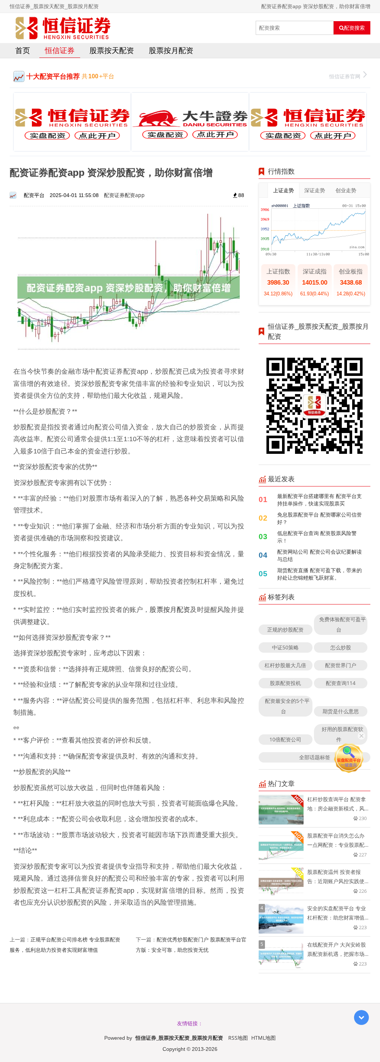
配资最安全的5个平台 (287, 706)
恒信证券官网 (344, 76)
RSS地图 (238, 1037)
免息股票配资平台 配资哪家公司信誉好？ (319, 518)
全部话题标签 (314, 757)
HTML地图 (263, 1037)
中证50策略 (285, 647)
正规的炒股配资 (285, 629)
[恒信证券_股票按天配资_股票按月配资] (63, 28)
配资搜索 (354, 28)
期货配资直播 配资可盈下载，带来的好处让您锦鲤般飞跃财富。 (319, 574)
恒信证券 (60, 50)
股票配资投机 (285, 682)
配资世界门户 (340, 665)
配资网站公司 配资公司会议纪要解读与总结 (319, 555)
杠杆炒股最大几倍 (285, 665)
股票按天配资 (111, 50)
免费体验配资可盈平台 (342, 624)
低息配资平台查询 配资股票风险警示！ (317, 537)
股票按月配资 (171, 50)
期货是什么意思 (340, 711)
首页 (22, 50)
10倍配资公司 (285, 739)
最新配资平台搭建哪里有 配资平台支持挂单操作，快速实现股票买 (319, 499)
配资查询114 (341, 682)
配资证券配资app (124, 195)
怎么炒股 (340, 647)
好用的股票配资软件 (342, 734)
